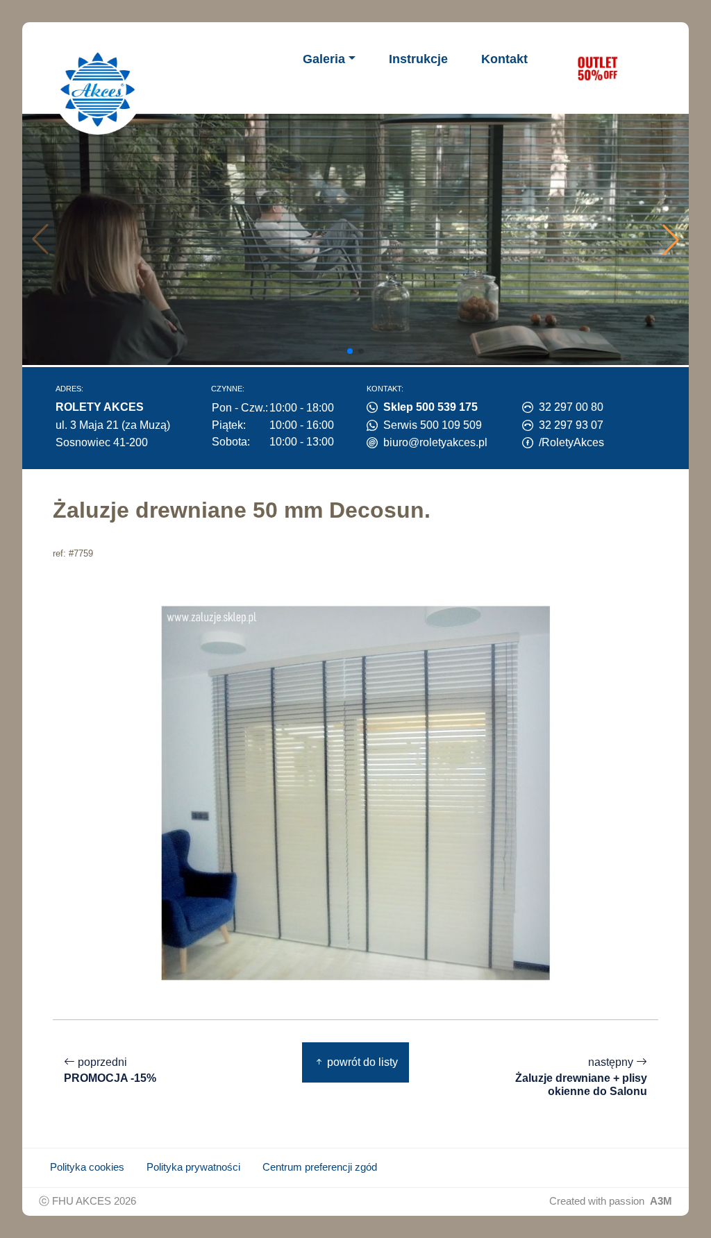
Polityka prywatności (193, 1167)
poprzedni (110, 1070)
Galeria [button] (324, 59)
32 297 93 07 (571, 425)
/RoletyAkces (571, 442)
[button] (670, 239)
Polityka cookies (87, 1167)
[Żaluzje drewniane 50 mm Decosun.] (355, 793)
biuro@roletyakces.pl (435, 442)
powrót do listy (361, 1062)
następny (581, 1076)
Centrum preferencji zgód (319, 1167)
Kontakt (504, 59)
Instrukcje (418, 59)
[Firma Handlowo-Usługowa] (98, 89)
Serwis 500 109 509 (432, 425)
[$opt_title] (597, 68)
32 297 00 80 (571, 407)
